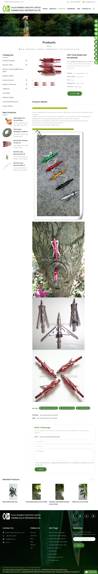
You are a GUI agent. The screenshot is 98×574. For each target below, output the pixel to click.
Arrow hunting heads (68, 408)
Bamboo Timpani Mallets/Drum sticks (13, 70)
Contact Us (86, 8)
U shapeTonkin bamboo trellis (57, 545)
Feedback (71, 8)
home (22, 49)
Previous (91, 479)
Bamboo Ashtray (8, 97)
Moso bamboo (53, 554)
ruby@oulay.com (90, 2)
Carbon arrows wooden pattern (58, 542)
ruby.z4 (7, 542)
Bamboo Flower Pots (9, 84)
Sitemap (32, 545)
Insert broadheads (84, 408)
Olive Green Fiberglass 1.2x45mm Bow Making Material (20, 130)
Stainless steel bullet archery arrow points (36, 503)
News (31, 539)
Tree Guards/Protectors (10, 102)
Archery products (30, 49)
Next (93, 479)
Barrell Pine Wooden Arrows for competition (20, 141)
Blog (31, 542)
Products (61, 8)
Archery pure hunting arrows (57, 539)
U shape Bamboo (54, 560)
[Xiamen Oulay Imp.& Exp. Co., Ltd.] (22, 8)
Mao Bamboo (53, 551)
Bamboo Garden (8, 76)
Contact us (73, 94)
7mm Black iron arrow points (82, 502)
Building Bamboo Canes (56, 557)
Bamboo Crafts (8, 65)
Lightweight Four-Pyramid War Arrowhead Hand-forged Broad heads (20, 119)
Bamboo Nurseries (9, 61)
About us (33, 533)
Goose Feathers (8, 106)
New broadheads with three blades (47, 418)
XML (31, 548)
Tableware (6, 89)
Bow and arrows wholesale (57, 533)
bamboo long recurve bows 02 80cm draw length (19, 153)
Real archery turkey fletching (57, 536)
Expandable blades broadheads (49, 415)
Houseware (6, 93)
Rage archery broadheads (49, 408)
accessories (40, 49)
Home (45, 8)
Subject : (47, 437)
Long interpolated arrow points (13, 502)
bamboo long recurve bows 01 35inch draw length (20, 164)
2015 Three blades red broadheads (50, 437)
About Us (52, 8)
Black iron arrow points (57, 502)
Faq (78, 8)
